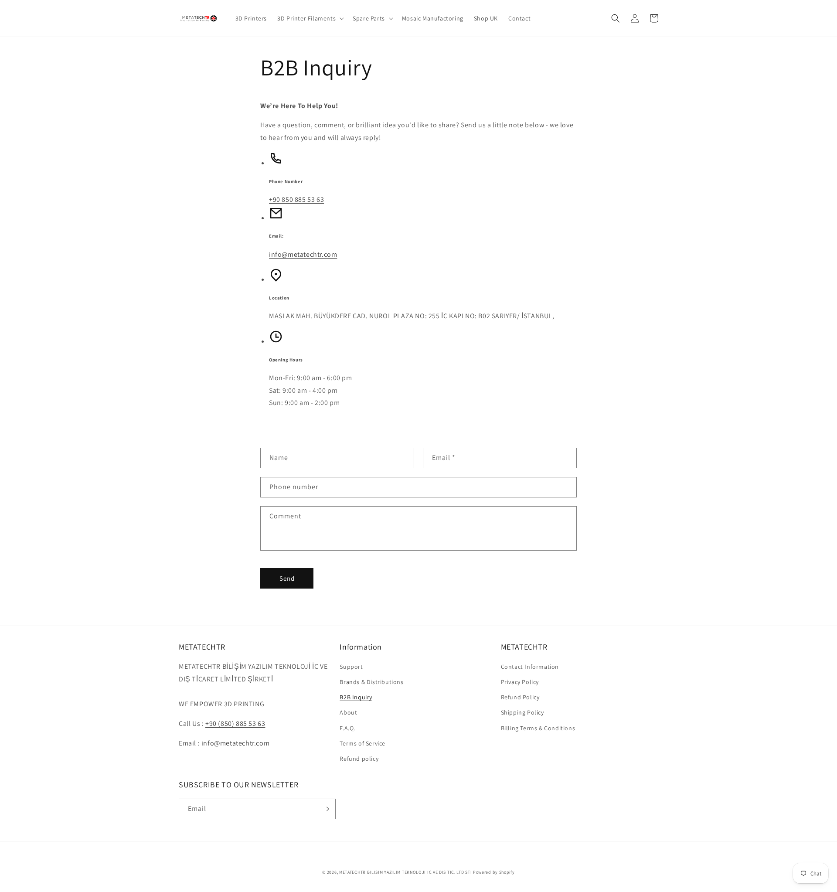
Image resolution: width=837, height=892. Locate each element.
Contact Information (530, 667)
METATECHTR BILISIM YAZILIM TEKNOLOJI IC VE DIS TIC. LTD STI (405, 872)
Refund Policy (520, 697)
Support (351, 667)
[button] (309, 18)
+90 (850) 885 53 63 (235, 723)
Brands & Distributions (371, 682)
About (348, 712)
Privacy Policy (520, 682)
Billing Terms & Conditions (538, 728)
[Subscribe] (325, 809)
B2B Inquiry (356, 697)
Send (287, 578)
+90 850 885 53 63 (296, 199)
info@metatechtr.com (303, 254)
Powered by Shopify (494, 872)
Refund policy (359, 759)
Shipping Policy (522, 712)
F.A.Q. (347, 728)
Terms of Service (362, 743)
